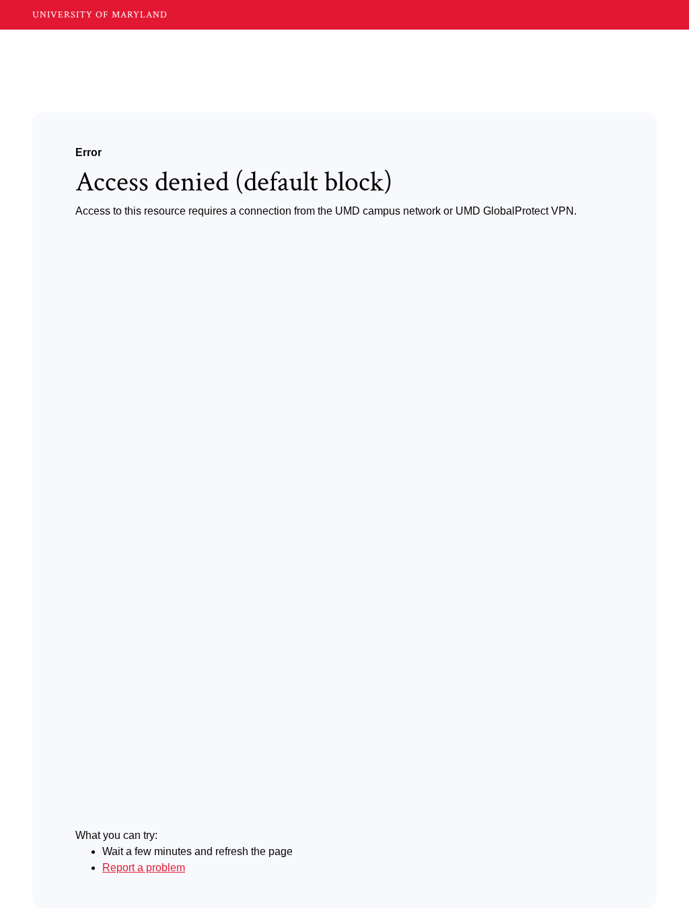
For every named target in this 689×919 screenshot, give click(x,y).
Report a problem (143, 867)
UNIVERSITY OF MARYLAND (100, 15)
